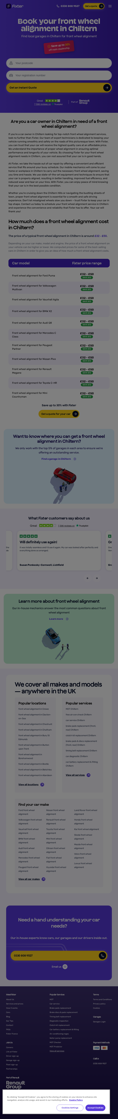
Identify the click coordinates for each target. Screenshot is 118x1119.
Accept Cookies (95, 1108)
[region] (56, 1101)
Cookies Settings (70, 1108)
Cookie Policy (76, 1100)
